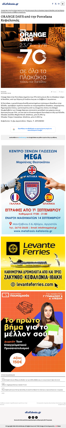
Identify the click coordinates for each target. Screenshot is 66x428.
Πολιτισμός (28, 420)
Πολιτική (22, 420)
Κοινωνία (17, 420)
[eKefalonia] (10, 4)
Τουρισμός (49, 420)
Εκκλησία (34, 420)
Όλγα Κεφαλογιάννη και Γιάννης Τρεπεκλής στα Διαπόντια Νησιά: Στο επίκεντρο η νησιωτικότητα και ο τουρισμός (32, 390)
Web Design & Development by (48, 426)
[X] (56, 4)
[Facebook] (53, 4)
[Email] (59, 4)
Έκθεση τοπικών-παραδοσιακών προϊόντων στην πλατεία (13, 403)
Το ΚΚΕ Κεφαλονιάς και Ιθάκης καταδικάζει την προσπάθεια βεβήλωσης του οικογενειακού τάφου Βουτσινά (31, 380)
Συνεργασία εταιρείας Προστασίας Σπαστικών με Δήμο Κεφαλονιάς (51, 403)
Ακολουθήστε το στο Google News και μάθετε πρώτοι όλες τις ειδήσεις (33, 137)
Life (45, 420)
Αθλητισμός (40, 420)
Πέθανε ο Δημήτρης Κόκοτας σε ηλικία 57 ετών (14, 385)
